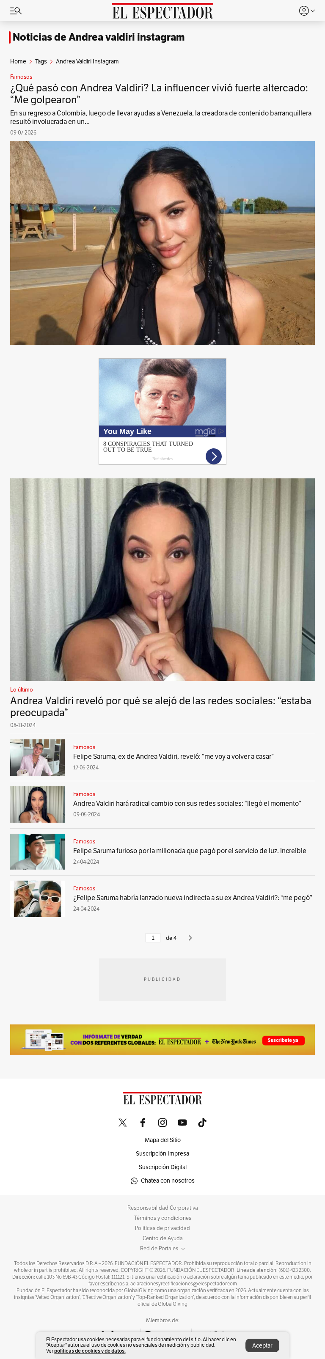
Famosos (21, 77)
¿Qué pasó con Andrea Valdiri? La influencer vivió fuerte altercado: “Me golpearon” (159, 94)
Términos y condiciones (162, 1218)
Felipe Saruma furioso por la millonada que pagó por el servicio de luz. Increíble (189, 851)
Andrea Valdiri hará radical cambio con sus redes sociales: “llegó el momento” (187, 803)
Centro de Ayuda (163, 1238)
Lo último (21, 689)
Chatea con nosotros (168, 1180)
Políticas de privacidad (162, 1228)
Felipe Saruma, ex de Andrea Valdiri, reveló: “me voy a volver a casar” (173, 756)
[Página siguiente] (190, 941)
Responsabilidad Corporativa (162, 1208)
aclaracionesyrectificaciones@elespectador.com (183, 1284)
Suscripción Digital (163, 1167)
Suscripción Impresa (162, 1153)
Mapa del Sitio (163, 1140)
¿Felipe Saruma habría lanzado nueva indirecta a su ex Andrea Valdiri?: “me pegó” (192, 898)
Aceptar (262, 1345)
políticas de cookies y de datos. (90, 1351)
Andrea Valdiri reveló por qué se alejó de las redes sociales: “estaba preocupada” (160, 707)
